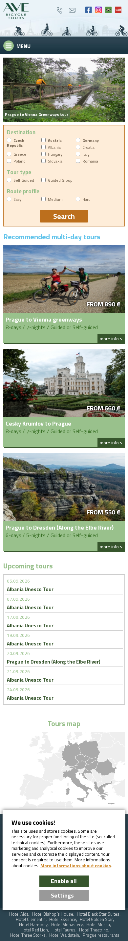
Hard (86, 199)
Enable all (64, 880)
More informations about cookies (75, 865)
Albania (54, 147)
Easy (17, 199)
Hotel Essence (62, 919)
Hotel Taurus (63, 930)
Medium (55, 199)
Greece (19, 154)
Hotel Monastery (67, 924)
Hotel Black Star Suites (98, 914)
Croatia (88, 147)
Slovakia (55, 161)
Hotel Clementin (31, 919)
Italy (86, 154)
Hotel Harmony (33, 924)
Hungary (55, 154)
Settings (62, 895)
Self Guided (23, 180)
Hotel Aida (19, 914)
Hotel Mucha (98, 924)
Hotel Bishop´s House (52, 914)
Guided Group (60, 180)
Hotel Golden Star (96, 919)
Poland (19, 161)
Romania (90, 161)
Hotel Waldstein (64, 935)
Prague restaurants (101, 935)
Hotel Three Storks (28, 935)
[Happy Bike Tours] (16, 11)
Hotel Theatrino (93, 930)
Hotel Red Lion (34, 930)
